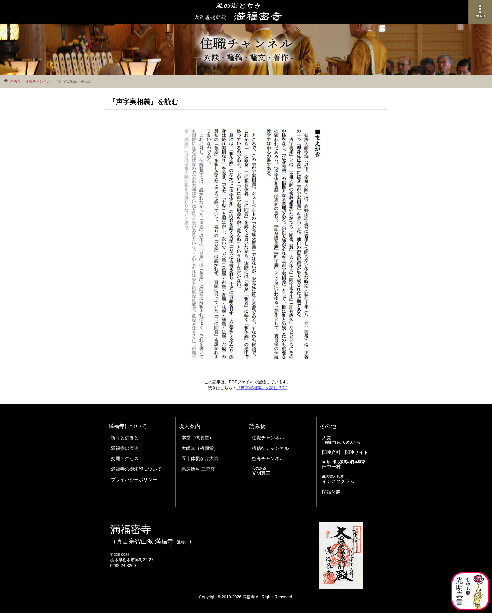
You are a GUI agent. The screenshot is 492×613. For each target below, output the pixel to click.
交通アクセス (125, 458)
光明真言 (261, 471)
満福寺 (248, 597)
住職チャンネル (37, 81)
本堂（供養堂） (197, 437)
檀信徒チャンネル (270, 448)
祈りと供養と (125, 437)
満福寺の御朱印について (136, 469)
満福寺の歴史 (125, 448)
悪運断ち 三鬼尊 (198, 469)
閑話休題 (331, 491)
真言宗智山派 (134, 541)
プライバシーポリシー (134, 479)
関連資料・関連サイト (345, 452)
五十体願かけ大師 (199, 458)
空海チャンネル (268, 458)
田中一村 (343, 464)
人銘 (342, 439)
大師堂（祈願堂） (199, 448)
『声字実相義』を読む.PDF (262, 388)
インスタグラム (338, 479)
